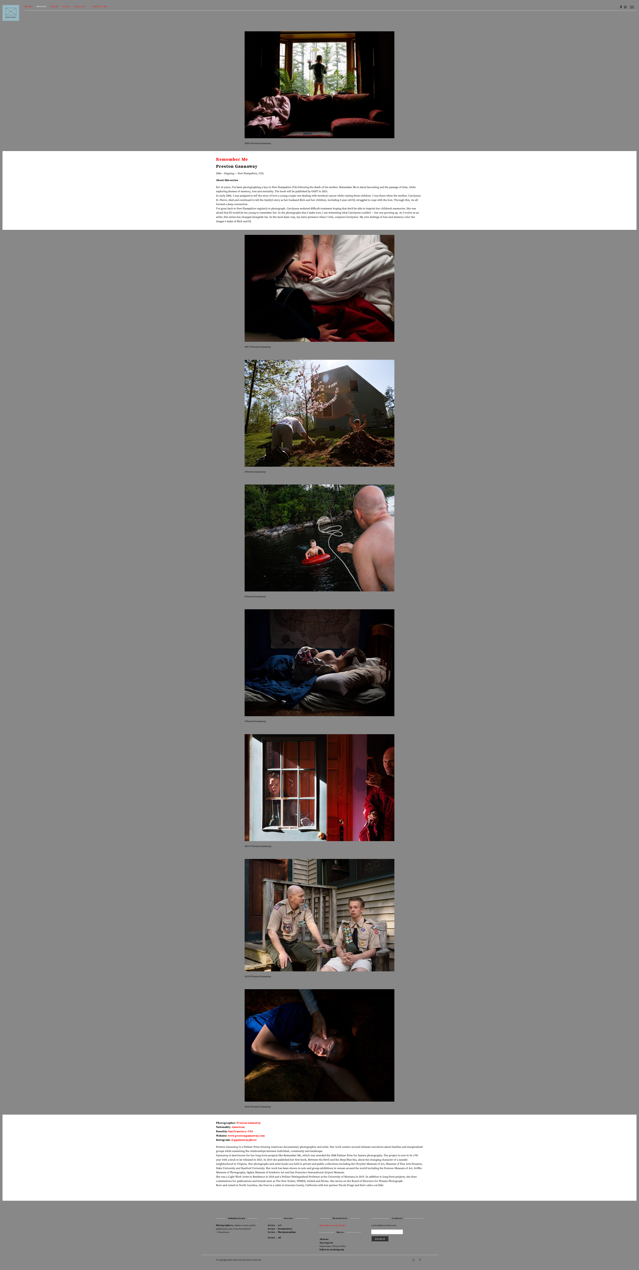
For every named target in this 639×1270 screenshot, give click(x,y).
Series (41, 6)
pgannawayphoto (245, 1140)
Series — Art (275, 1225)
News (66, 6)
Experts (80, 6)
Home (29, 6)
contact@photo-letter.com (383, 1225)
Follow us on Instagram (332, 1249)
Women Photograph (391, 1181)
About (54, 6)
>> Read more (222, 1232)
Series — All (274, 1237)
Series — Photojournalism (282, 1232)
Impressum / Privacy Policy (333, 1246)
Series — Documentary (280, 1229)
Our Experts (326, 1243)
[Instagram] (625, 7)
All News (324, 1239)
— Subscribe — (100, 6)
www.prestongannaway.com (246, 1135)
